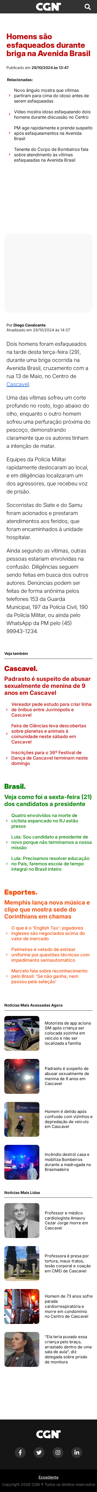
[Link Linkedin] (76, 1456)
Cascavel (17, 384)
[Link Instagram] (58, 1456)
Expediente (48, 1477)
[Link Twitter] (39, 1456)
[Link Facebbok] (20, 1456)
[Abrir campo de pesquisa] (87, 7)
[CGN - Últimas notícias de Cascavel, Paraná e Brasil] (48, 7)
